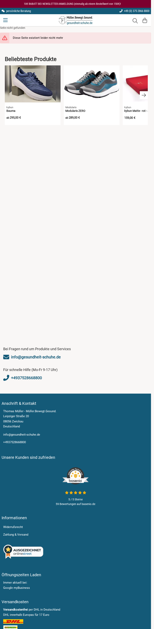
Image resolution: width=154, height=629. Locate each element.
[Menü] (6, 20)
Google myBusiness (16, 588)
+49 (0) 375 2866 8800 (136, 11)
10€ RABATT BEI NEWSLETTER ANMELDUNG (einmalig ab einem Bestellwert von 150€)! (72, 3)
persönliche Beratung (18, 11)
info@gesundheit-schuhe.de (21, 434)
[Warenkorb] (144, 20)
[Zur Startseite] (75, 20)
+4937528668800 (14, 442)
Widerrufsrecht (13, 527)
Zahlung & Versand (15, 534)
